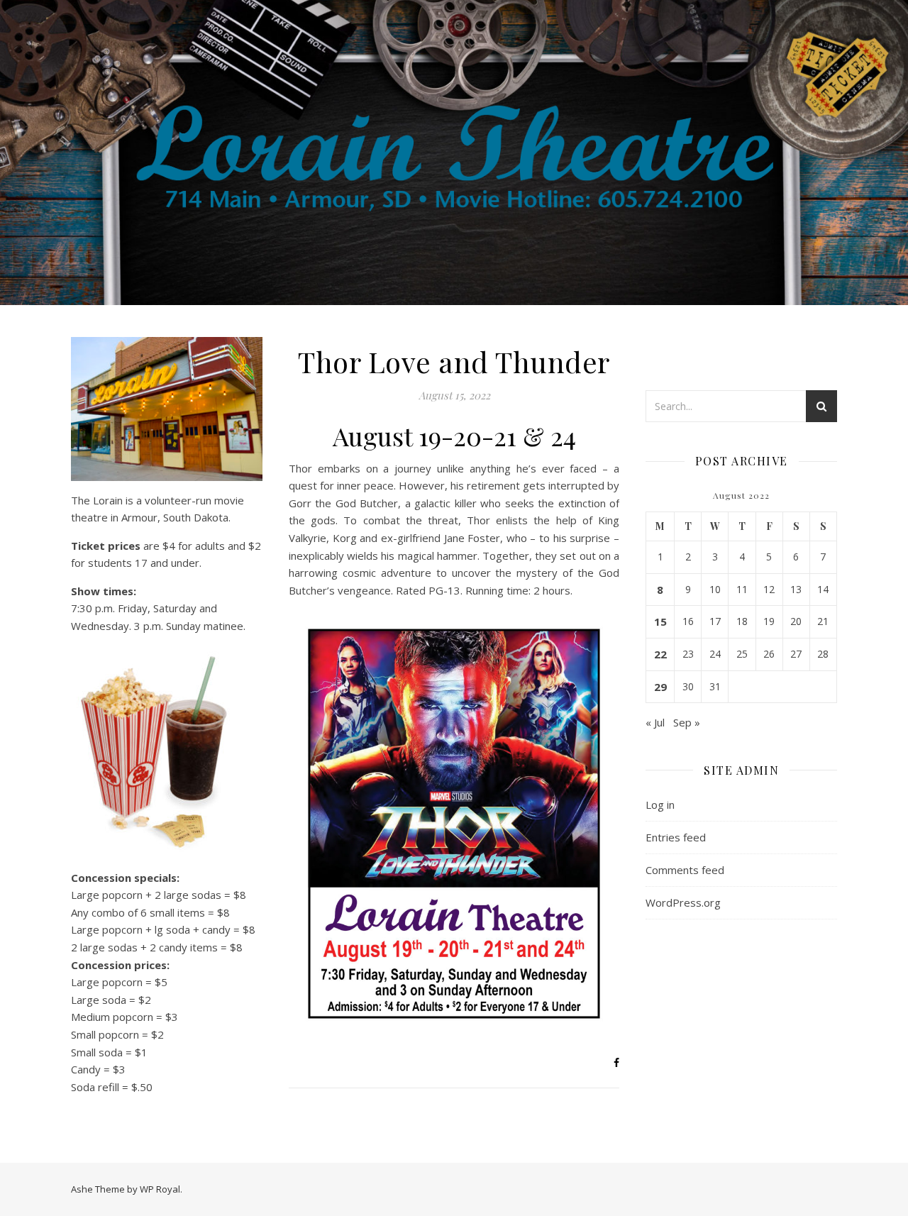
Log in (660, 804)
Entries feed (676, 837)
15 (660, 621)
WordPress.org (683, 902)
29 (660, 687)
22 (660, 654)
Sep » (686, 722)
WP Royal (160, 1189)
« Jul (655, 722)
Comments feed (685, 870)
